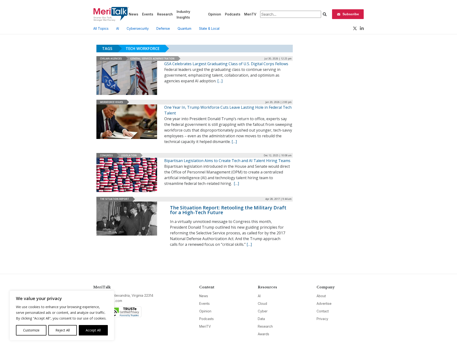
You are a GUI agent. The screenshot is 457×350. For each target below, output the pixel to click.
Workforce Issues (111, 102)
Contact (323, 311)
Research (165, 14)
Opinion (214, 14)
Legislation (129, 155)
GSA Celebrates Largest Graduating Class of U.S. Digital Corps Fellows (226, 63)
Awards (263, 334)
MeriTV (250, 14)
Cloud (262, 303)
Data (261, 319)
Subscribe (351, 14)
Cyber (263, 311)
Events (147, 14)
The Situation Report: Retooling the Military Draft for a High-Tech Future (228, 210)
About (321, 296)
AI (117, 28)
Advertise (324, 303)
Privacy (322, 319)
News (133, 14)
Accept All (93, 330)
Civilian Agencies (111, 58)
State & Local (209, 28)
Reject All (62, 330)
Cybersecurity (138, 28)
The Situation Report (114, 199)
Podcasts (232, 14)
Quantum (184, 28)
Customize (31, 330)
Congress (106, 155)
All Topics (101, 28)
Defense (163, 28)
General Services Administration (152, 58)
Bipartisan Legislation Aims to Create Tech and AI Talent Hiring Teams (227, 160)
